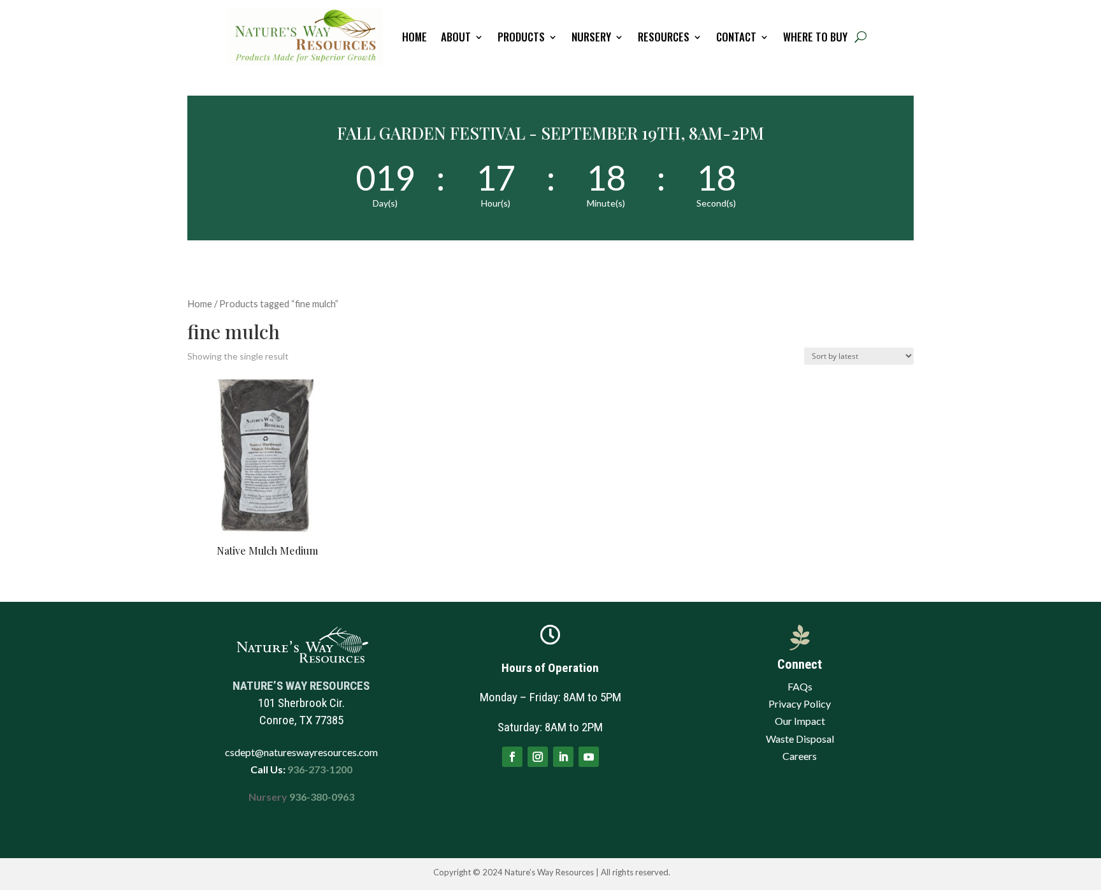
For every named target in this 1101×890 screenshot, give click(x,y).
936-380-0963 (321, 797)
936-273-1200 (318, 769)
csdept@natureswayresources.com (301, 752)
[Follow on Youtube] (589, 757)
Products (521, 37)
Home (414, 37)
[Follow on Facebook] (512, 757)
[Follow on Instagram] (538, 757)
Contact (736, 37)
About (456, 37)
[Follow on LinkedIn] (563, 757)
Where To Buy (815, 37)
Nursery (591, 37)
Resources (663, 37)
